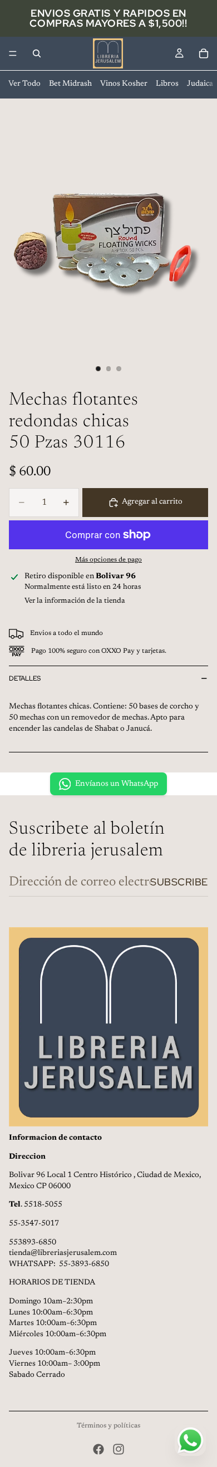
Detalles (25, 678)
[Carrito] (203, 53)
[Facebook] (98, 1449)
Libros (167, 84)
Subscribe (179, 881)
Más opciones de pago (108, 560)
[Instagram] (118, 1449)
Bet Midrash (70, 84)
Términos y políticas (108, 1425)
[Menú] (13, 53)
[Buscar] (36, 53)
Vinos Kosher (123, 84)
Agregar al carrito (152, 502)
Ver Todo (24, 84)
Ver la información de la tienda (74, 600)
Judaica (200, 84)
